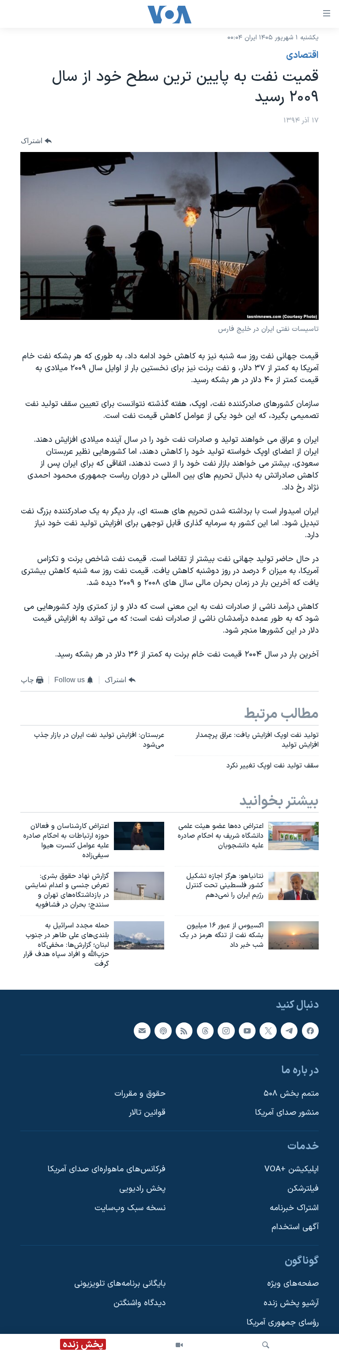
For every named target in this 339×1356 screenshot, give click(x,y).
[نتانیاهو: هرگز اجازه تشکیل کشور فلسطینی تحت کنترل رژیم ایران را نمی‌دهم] (293, 886)
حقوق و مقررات (140, 1094)
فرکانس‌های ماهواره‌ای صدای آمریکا (107, 1170)
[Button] (36, 141)
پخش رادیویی (142, 1189)
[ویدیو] (179, 1345)
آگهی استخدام (295, 1227)
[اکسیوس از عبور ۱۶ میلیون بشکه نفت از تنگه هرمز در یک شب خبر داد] (293, 935)
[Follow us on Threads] (205, 1030)
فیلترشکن (303, 1189)
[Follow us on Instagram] (226, 1030)
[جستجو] (265, 1345)
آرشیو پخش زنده (291, 1303)
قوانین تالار (147, 1113)
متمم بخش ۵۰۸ (291, 1094)
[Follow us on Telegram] (289, 1030)
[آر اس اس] (184, 1030)
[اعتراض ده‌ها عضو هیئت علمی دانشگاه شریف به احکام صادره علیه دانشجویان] (293, 836)
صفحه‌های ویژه (293, 1284)
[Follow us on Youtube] (247, 1030)
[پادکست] (162, 1030)
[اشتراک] (142, 1030)
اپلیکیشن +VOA (291, 1170)
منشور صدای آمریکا (287, 1113)
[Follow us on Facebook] (310, 1030)
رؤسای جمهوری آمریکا (283, 1323)
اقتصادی (302, 56)
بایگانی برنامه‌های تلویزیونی (120, 1284)
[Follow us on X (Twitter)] (268, 1030)
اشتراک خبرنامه (294, 1208)
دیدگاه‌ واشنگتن (139, 1303)
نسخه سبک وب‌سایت (130, 1208)
